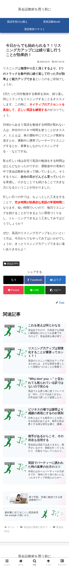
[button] (55, 290)
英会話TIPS (12, 263)
